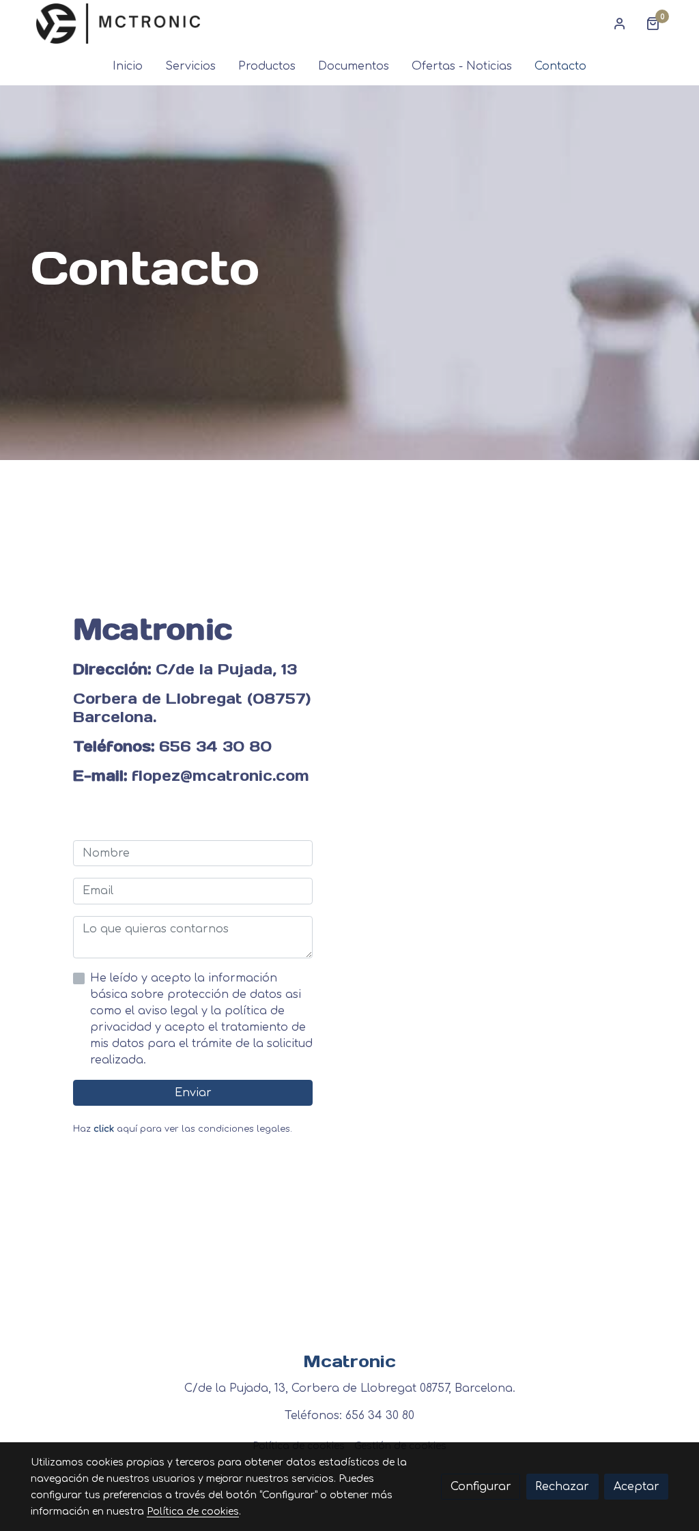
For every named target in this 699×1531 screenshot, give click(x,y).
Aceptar (636, 1486)
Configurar (481, 1486)
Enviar (193, 1093)
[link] (118, 23)
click (104, 1129)
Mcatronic (349, 1361)
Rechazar (562, 1486)
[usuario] (619, 23)
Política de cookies (193, 1511)
